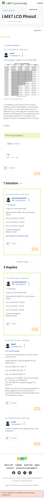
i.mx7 (8, 157)
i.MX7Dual (16, 144)
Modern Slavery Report (34, 478)
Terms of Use (12, 478)
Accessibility (16, 481)
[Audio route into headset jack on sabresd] (35, 262)
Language (33, 10)
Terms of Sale (22, 478)
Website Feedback (26, 481)
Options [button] (37, 30)
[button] (22, 54)
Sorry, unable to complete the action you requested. (18, 494)
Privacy (5, 478)
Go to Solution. (17, 135)
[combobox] (22, 21)
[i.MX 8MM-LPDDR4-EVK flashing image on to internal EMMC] (32, 262)
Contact (10, 468)
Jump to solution (12, 45)
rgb (17, 157)
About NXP (8, 465)
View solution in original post (17, 236)
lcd (12, 157)
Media (37, 465)
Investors (28, 465)
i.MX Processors (9, 10)
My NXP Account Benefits (27, 468)
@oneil (12, 205)
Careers (18, 465)
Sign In (40, 3)
